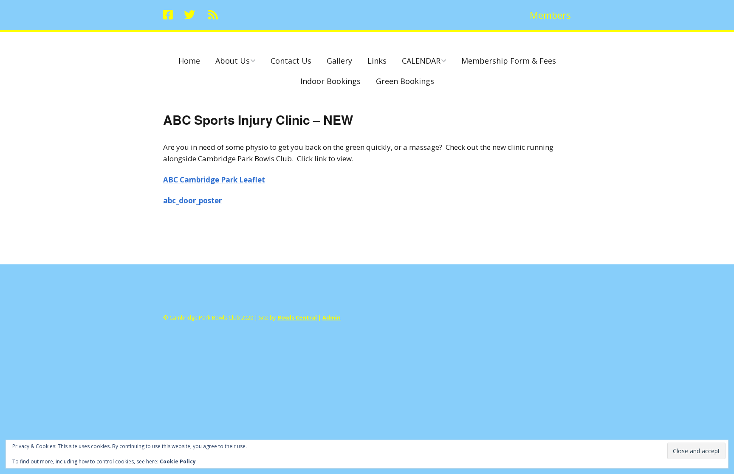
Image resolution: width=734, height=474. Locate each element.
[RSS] (213, 15)
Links (377, 61)
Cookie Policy (178, 461)
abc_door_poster (192, 200)
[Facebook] (170, 15)
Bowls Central (297, 317)
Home (189, 61)
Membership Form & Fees (508, 61)
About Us (232, 61)
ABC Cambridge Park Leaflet (214, 180)
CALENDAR (421, 61)
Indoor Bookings (330, 81)
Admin (331, 317)
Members (550, 14)
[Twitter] (189, 15)
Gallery (339, 61)
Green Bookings (405, 81)
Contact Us (291, 61)
